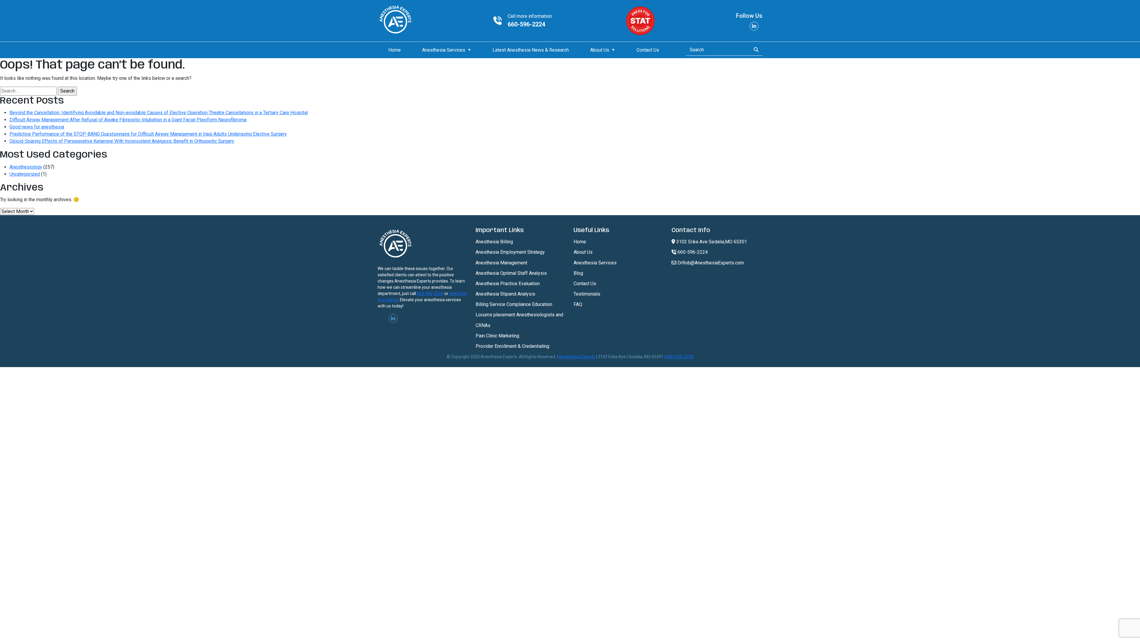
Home (394, 50)
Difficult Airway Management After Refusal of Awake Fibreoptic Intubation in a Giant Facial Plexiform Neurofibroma (128, 120)
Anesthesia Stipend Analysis (505, 294)
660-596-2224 (526, 24)
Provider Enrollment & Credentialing (512, 346)
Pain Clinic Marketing (497, 336)
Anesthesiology (26, 167)
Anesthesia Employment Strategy (510, 252)
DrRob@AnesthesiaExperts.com (710, 263)
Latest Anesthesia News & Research (531, 50)
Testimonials (587, 294)
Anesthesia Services (443, 50)
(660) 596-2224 (679, 356)
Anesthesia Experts (577, 356)
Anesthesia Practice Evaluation (508, 283)
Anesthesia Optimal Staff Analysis (511, 273)
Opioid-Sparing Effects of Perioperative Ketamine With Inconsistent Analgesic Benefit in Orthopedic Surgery (122, 141)
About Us (599, 50)
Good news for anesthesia (37, 127)
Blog (578, 273)
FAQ (578, 304)
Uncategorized (25, 174)
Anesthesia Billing (494, 242)
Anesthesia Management (501, 263)
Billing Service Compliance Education (514, 304)
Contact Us (647, 50)
